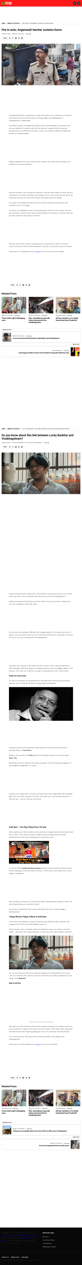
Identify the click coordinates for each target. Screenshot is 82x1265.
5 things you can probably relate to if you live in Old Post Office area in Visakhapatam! (40, 1131)
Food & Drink (16, 443)
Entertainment (57, 350)
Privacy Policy (15, 1257)
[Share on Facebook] (9, 38)
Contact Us (5, 1257)
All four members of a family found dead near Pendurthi (67, 319)
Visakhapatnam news (9, 1235)
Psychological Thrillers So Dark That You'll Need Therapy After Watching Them (44, 353)
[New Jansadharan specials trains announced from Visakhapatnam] (41, 305)
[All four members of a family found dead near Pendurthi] (68, 305)
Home (3, 23)
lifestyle (24, 1238)
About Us (45, 1237)
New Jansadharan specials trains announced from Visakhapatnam (39, 320)
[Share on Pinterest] (15, 38)
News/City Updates (14, 23)
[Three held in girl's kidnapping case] (14, 305)
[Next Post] (75, 351)
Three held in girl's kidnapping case (13, 319)
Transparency (47, 1243)
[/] (74, 3)
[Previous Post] (6, 337)
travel (30, 1238)
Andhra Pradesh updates (28, 1235)
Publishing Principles (49, 1247)
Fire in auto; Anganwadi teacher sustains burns (54, 1146)
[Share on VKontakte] (18, 38)
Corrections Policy (49, 1240)
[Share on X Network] (12, 38)
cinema (4, 1240)
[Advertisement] (41, 14)
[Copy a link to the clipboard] (21, 38)
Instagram (37, 251)
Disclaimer (25, 1257)
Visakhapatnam (60, 315)
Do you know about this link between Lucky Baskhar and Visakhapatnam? (36, 338)
